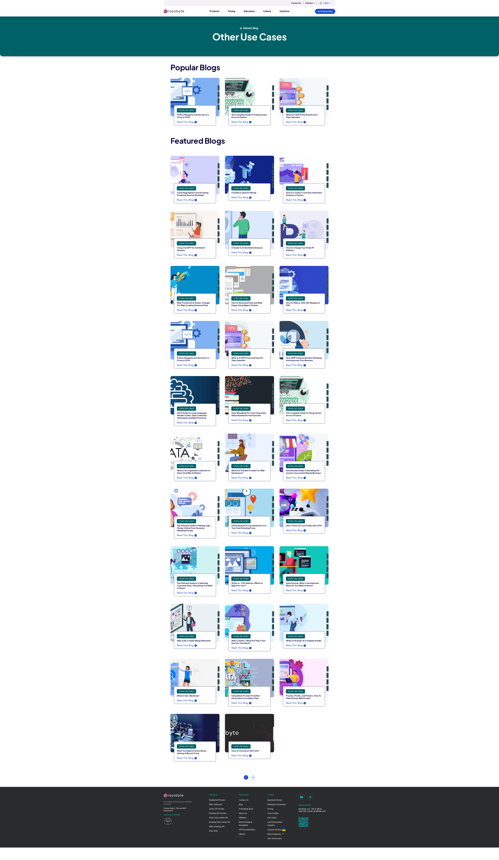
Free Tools (213, 831)
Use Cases (271, 817)
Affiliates (242, 817)
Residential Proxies (217, 800)
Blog (241, 804)
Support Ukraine (274, 829)
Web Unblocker (215, 804)
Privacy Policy (169, 808)
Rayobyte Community (276, 804)
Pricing (270, 809)
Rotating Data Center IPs (219, 822)
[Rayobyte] (173, 795)
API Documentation (247, 829)
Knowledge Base (246, 809)
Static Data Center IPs (218, 817)
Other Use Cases (186, 110)
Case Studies (273, 813)
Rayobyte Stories (274, 800)
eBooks (242, 834)
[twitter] (310, 797)
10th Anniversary (274, 838)
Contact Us (296, 3)
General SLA (168, 811)
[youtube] (301, 797)
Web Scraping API (216, 826)
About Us (243, 813)
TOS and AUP (181, 808)
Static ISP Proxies (216, 809)
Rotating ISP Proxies (217, 813)
